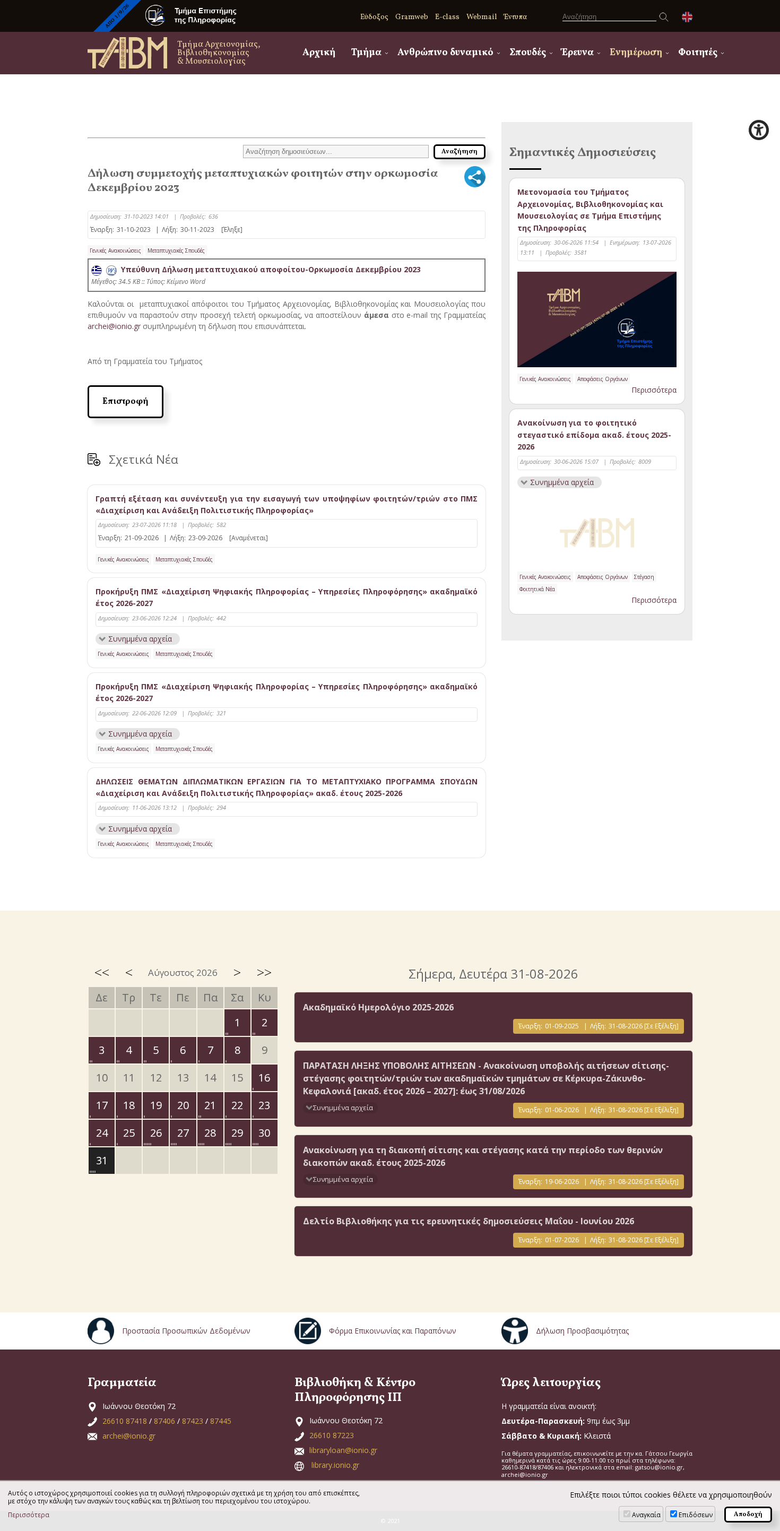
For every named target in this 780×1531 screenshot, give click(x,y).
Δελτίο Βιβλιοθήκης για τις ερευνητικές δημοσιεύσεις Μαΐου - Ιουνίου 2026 (468, 1221)
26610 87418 (124, 1421)
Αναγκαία (646, 1514)
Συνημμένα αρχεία (140, 639)
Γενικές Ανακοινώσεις (115, 250)
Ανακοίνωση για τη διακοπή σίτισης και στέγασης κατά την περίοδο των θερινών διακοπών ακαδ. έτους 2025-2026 (483, 1156)
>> (264, 972)
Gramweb (411, 17)
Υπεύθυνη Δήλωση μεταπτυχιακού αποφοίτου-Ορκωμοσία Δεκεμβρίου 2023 (269, 269)
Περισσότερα (654, 390)
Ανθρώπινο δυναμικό (445, 52)
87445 (220, 1421)
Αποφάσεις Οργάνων (602, 379)
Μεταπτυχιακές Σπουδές (176, 250)
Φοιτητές (697, 52)
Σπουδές (527, 52)
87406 (164, 1421)
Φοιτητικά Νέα (537, 589)
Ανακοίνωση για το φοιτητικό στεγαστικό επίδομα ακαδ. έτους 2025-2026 (594, 435)
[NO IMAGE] (597, 530)
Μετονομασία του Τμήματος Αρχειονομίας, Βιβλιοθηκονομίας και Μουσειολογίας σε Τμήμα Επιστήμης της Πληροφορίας (590, 209)
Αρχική (318, 52)
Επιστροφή (125, 402)
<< (101, 972)
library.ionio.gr (335, 1465)
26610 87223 (331, 1435)
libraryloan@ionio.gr (343, 1450)
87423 (192, 1421)
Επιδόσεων (696, 1514)
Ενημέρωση (636, 52)
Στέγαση (644, 577)
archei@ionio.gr (114, 326)
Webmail (481, 17)
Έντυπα (515, 17)
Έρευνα (578, 52)
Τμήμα (366, 52)
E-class (447, 17)
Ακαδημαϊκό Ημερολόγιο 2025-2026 (378, 1007)
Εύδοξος (374, 17)
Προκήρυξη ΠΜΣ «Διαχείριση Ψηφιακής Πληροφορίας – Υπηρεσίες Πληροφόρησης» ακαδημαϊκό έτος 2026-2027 (287, 597)
